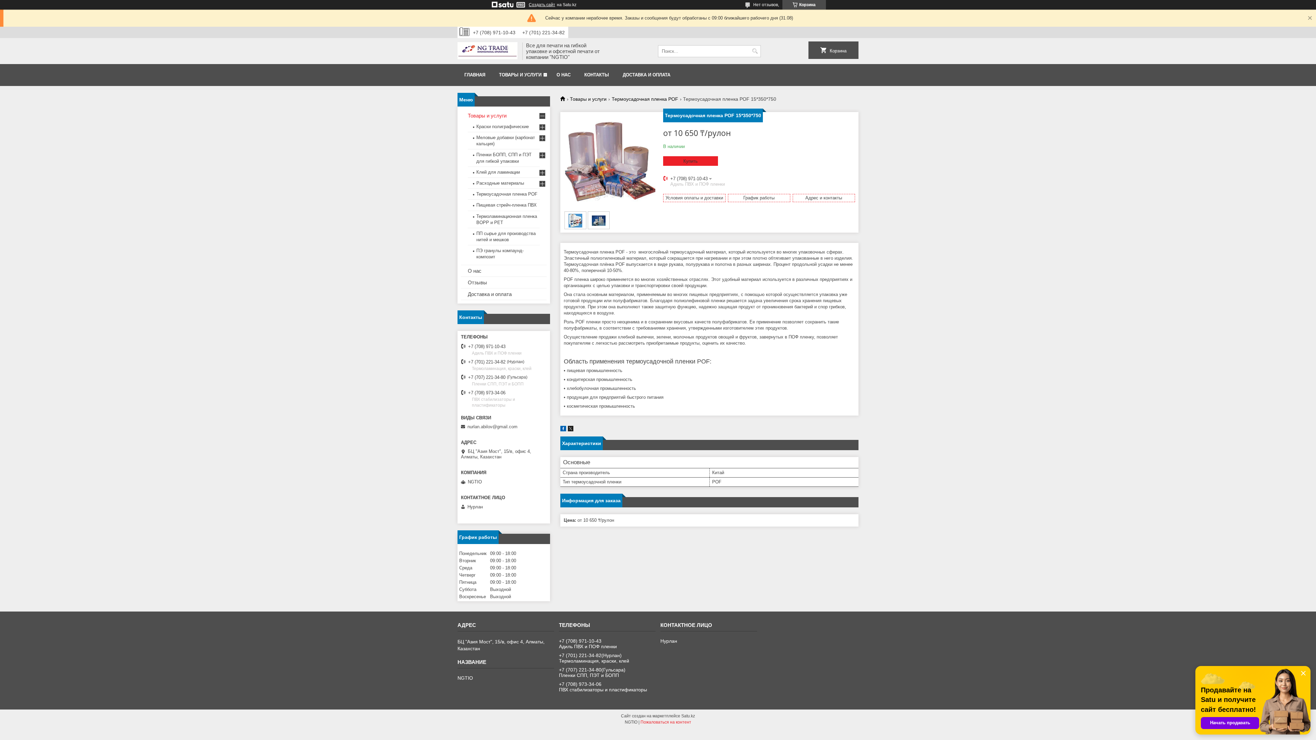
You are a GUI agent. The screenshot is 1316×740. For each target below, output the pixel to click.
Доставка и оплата (646, 74)
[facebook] (563, 429)
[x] (570, 429)
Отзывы (477, 282)
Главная (474, 74)
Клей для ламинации (498, 172)
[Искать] (755, 51)
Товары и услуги (520, 74)
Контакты (596, 74)
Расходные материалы (500, 183)
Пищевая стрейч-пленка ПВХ (506, 205)
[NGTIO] (487, 51)
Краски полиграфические (502, 126)
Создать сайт (542, 4)
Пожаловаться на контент (666, 722)
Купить (690, 161)
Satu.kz (688, 716)
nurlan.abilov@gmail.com (492, 426)
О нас (564, 74)
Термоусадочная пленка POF (645, 99)
